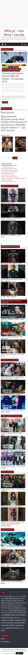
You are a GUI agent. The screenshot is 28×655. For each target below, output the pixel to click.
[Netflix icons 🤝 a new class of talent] (13, 498)
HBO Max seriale (12, 608)
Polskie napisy (5, 70)
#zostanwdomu (5, 596)
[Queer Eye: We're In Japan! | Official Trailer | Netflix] (13, 458)
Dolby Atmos (20, 596)
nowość (8, 627)
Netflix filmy (15, 615)
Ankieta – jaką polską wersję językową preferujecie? (14, 178)
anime (13, 596)
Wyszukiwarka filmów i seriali (9, 165)
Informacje (5, 67)
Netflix (7, 614)
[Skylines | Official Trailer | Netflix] (13, 387)
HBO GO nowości (21, 85)
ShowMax (21, 628)
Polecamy (16, 67)
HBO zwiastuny (18, 612)
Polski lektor (13, 68)
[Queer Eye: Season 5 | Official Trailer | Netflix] (13, 425)
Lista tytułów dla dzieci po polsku (10, 170)
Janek (11, 83)
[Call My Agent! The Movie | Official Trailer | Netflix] (13, 481)
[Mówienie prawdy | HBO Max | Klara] (13, 256)
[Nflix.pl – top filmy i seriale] (2, 44)
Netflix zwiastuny (17, 625)
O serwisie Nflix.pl (5, 641)
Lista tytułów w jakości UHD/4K (9, 168)
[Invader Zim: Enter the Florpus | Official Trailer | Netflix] (13, 402)
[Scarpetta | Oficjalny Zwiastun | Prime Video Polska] (13, 329)
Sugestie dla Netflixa (7, 163)
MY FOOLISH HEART (17, 91)
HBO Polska (18, 610)
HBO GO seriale (12, 605)
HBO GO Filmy (14, 85)
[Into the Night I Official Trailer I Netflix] (13, 443)
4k (11, 596)
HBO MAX (23, 607)
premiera (15, 628)
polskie (19, 68)
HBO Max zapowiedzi (21, 608)
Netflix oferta (13, 617)
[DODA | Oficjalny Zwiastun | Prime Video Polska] (13, 346)
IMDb (24, 65)
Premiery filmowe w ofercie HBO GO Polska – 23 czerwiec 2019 (12, 77)
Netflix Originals (22, 617)
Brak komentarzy (17, 83)
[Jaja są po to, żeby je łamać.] (13, 195)
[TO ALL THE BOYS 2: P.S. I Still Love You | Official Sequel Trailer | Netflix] (13, 369)
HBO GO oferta (5, 87)
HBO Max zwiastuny (5, 610)
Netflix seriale (14, 622)
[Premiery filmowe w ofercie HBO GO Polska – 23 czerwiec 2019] (14, 52)
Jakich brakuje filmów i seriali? (9, 181)
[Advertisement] (14, 14)
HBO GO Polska (18, 65)
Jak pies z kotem (17, 89)
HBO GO (11, 65)
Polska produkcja (6, 68)
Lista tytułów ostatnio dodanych (9, 171)
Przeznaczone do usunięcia (8, 175)
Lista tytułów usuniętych (7, 173)
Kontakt (3, 638)
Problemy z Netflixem (7, 180)
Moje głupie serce (8, 91)
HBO (7, 65)
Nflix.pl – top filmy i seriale (14, 32)
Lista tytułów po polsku (7, 167)
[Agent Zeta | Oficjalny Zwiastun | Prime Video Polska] (13, 311)
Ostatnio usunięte (5, 135)
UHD (3, 630)
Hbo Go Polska (16, 87)
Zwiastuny (17, 70)
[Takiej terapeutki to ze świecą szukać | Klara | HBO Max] (13, 271)
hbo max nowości (4, 608)
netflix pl (4, 620)
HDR (25, 612)
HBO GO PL (11, 87)
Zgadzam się (19, 653)
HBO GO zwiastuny (10, 89)
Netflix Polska (15, 620)
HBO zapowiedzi (9, 612)
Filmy (4, 65)
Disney (16, 596)
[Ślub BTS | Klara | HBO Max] (13, 289)
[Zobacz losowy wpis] (25, 44)
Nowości (10, 67)
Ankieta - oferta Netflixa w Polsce (9, 176)
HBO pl (11, 610)
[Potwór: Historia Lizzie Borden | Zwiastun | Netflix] (13, 228)
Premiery (12, 70)
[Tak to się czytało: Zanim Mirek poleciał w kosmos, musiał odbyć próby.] (13, 211)
